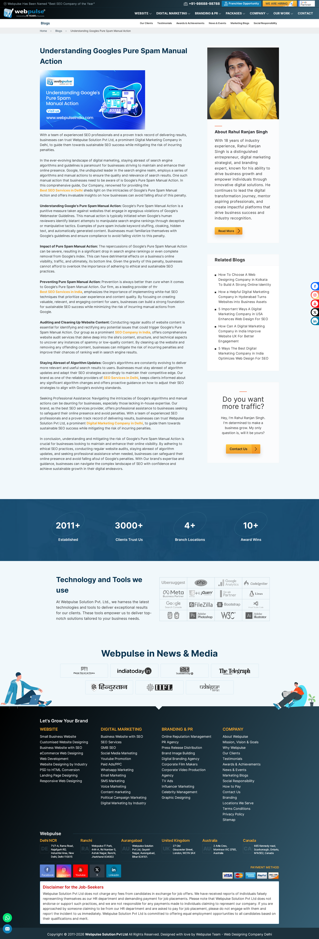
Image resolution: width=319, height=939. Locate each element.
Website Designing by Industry (63, 764)
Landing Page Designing (59, 775)
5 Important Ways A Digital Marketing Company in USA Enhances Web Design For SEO (243, 314)
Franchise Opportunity (243, 3)
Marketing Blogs (240, 23)
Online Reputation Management (186, 736)
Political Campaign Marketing (123, 797)
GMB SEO (108, 748)
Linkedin (114, 875)
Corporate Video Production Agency (184, 772)
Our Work (281, 13)
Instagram (64, 875)
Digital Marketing (171, 13)
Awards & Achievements (190, 23)
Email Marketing (113, 775)
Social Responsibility (265, 23)
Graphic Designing (176, 797)
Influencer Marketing (178, 786)
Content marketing (116, 792)
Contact (305, 13)
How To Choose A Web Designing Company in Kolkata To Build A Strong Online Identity (244, 280)
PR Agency (170, 742)
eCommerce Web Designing (61, 753)
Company (257, 13)
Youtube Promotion (116, 759)
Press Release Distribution (182, 748)
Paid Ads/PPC (111, 764)
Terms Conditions (236, 809)
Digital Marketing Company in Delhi (115, 423)
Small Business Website (58, 736)
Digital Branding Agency (180, 759)
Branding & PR (206, 13)
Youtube (80, 875)
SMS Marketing (113, 781)
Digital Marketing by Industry (123, 803)
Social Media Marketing (119, 753)
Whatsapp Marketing (117, 770)
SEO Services (111, 742)
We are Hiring (276, 3)
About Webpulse (235, 736)
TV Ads (167, 781)
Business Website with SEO (61, 748)
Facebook (48, 875)
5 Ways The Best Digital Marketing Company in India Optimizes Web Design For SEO (243, 353)
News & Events (217, 23)
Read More (226, 231)
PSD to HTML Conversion (60, 770)
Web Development (54, 759)
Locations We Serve (238, 803)
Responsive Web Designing (61, 781)
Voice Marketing (113, 786)
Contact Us (238, 449)
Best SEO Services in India (61, 292)
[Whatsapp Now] (7, 917)
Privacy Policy (233, 814)
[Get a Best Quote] (7, 928)
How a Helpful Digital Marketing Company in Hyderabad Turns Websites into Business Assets (243, 297)
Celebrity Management (179, 792)
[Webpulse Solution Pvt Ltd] (24, 13)
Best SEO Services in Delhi (61, 190)
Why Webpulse (234, 748)
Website (141, 13)
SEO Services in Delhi (121, 378)
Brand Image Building (178, 753)
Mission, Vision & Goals (240, 742)
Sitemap (229, 820)
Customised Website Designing (64, 742)
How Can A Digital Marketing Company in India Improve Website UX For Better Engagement (241, 333)
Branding (230, 797)
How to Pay (232, 786)
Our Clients (146, 23)
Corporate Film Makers (180, 764)
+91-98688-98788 (204, 4)
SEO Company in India (132, 332)
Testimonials (164, 23)
